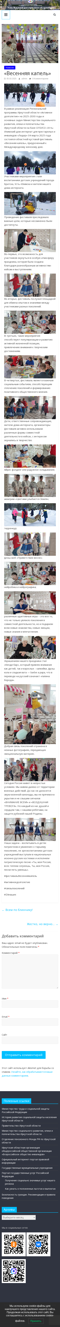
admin (24, 78)
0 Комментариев (40, 78)
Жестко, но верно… (42, 924)
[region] (30, 5)
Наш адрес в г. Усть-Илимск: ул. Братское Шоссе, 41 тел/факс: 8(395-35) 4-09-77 (54, 1)
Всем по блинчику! (17, 910)
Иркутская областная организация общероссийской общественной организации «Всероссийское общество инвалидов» (27, 1151)
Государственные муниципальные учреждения (27, 1167)
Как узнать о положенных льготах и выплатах (30, 1188)
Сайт (4, 1034)
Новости (10, 67)
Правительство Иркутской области (21, 1125)
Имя (5, 998)
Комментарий (11, 952)
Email (5, 1016)
